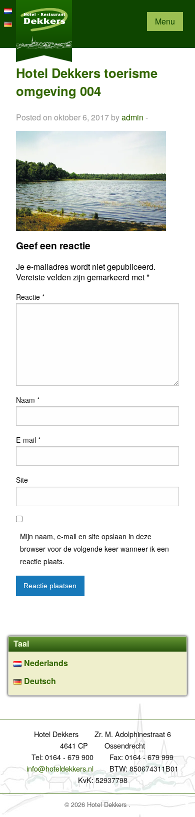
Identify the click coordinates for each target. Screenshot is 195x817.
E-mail (28, 440)
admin (133, 117)
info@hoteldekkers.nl (60, 768)
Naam (28, 400)
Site (22, 480)
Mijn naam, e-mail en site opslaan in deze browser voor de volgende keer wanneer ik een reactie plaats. (94, 548)
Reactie (30, 297)
